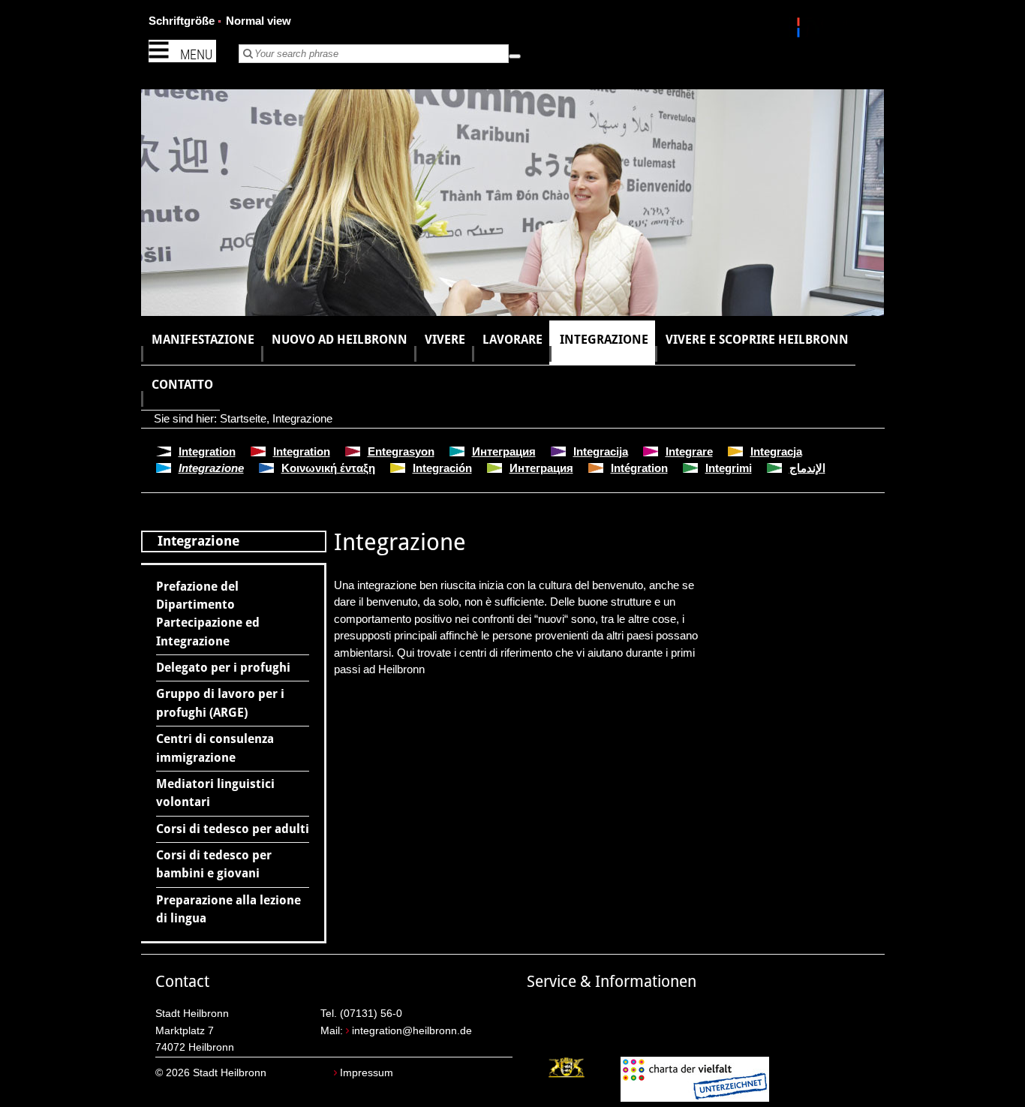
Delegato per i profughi (223, 667)
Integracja (776, 451)
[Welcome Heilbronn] (800, 30)
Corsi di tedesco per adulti (232, 829)
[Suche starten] (515, 56)
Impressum (366, 1072)
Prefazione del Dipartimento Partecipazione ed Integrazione (208, 613)
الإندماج (807, 468)
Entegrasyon (401, 451)
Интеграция (504, 451)
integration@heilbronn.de (412, 1030)
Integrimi (728, 468)
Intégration (639, 468)
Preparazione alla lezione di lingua (228, 909)
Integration (207, 451)
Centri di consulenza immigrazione (215, 748)
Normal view (258, 20)
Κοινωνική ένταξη (328, 468)
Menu (196, 54)
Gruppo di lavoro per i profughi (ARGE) (220, 703)
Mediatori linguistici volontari (215, 793)
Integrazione (302, 418)
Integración (442, 468)
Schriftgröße (182, 20)
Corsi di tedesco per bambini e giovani (214, 864)
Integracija (600, 451)
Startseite (243, 418)
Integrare (689, 451)
